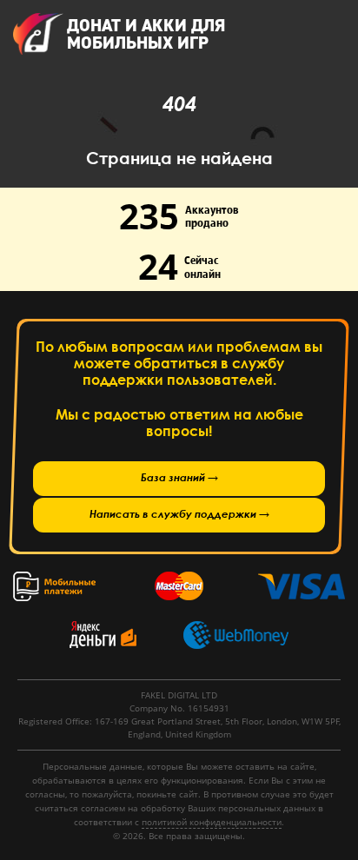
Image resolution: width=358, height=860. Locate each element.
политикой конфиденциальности (212, 822)
